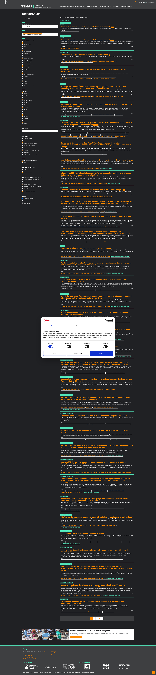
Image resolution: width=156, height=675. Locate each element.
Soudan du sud (119, 96)
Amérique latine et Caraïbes (30, 147)
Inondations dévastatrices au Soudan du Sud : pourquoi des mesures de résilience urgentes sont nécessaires (94, 314)
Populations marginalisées (98, 61)
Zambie (90, 138)
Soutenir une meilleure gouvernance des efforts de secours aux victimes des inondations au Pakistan (92, 602)
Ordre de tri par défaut (29, 198)
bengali (25, 97)
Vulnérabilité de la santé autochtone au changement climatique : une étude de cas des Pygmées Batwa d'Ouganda (96, 380)
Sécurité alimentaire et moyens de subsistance (34, 188)
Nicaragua (122, 136)
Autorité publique (84, 424)
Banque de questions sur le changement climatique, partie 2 (85, 27)
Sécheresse (84, 133)
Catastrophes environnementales (70, 32)
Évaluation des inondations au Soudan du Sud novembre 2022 (86, 248)
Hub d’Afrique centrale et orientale (70, 79)
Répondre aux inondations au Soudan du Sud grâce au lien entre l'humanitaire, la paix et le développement (97, 105)
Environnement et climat (30, 184)
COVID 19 (63, 509)
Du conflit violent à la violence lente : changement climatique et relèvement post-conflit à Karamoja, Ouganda (94, 280)
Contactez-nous (27, 655)
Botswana (63, 136)
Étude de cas (27, 53)
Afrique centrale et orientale (30, 169)
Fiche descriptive (27, 60)
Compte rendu (27, 51)
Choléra (63, 133)
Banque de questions (28, 74)
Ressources (116, 6)
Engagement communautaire (73, 133)
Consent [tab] (53, 326)
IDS (45, 651)
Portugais (26, 118)
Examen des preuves (28, 58)
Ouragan (78, 134)
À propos (123, 6)
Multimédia (26, 69)
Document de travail (28, 85)
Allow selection (78, 353)
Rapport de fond (27, 44)
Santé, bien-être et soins (29, 191)
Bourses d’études (80, 6)
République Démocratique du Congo (82, 136)
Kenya (98, 136)
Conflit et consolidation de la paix (31, 179)
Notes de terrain (27, 62)
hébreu (25, 109)
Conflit (63, 78)
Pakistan (111, 611)
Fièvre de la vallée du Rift (93, 134)
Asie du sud (26, 152)
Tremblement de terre (66, 196)
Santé (88, 61)
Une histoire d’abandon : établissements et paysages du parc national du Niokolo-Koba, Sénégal (97, 217)
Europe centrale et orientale (30, 141)
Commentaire (27, 55)
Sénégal (105, 155)
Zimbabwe (95, 138)
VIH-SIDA (73, 134)
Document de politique (29, 72)
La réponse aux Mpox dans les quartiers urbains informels (84, 55)
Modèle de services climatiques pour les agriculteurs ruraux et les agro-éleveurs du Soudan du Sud (95, 551)
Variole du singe (110, 61)
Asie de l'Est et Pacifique (29, 145)
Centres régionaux (92, 6)
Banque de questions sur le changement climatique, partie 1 (85, 40)
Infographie (26, 67)
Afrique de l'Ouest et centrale (30, 154)
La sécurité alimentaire (104, 78)
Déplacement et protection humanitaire (33, 181)
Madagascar (104, 136)
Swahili (25, 123)
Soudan (80, 138)
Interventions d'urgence (67, 6)
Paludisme (83, 134)
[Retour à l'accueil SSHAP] (147, 2)
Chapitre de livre (27, 49)
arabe (25, 95)
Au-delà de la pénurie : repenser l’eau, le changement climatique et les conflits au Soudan (94, 431)
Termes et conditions (28, 657)
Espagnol (26, 120)
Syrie (110, 196)
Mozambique (111, 136)
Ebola (67, 509)
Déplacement (64, 61)
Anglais (25, 102)
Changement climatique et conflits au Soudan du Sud (82, 534)
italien (25, 114)
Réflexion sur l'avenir (28, 65)
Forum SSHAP (54, 656)
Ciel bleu (53, 651)
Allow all (101, 353)
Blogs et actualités (105, 6)
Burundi (69, 136)
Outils (25, 83)
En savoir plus (76, 637)
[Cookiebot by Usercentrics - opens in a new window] (106, 320)
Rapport (26, 76)
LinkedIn (53, 652)
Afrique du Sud (65, 138)
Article (25, 42)
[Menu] (3, 2)
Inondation (95, 78)
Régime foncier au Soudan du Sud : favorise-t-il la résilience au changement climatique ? (97, 517)
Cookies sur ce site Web (29, 658)
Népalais (26, 116)
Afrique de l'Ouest (28, 172)
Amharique (26, 93)
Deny (54, 353)
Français (26, 104)
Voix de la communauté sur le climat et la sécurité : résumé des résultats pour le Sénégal (97, 160)
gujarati (26, 107)
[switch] (69, 346)
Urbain (94, 407)
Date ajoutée (27, 203)
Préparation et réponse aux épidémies (32, 186)
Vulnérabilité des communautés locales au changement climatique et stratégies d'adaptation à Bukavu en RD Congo (93, 463)
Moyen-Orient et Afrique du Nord (31, 150)
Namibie (117, 136)
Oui (25, 162)
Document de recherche (29, 78)
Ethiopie (94, 136)
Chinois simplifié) (28, 100)
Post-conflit (101, 541)
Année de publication (29, 200)
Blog (25, 46)
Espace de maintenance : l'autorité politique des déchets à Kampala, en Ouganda (94, 416)
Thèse (25, 81)
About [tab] (102, 326)
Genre (81, 211)
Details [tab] (78, 326)
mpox (116, 61)
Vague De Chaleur (65, 134)
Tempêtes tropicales (106, 134)
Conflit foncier (87, 525)
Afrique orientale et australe (30, 143)
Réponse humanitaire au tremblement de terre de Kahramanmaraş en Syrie (92, 190)
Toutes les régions (28, 138)
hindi (25, 111)
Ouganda (113, 78)
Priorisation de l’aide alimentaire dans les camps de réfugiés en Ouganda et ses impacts (93, 70)
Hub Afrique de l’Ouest (106, 168)
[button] (98, 6)
